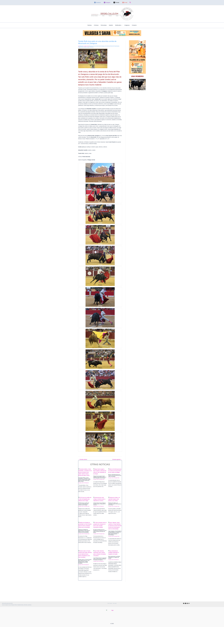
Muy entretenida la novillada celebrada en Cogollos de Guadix (114, 557)
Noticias (90, 25)
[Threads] (185, 603)
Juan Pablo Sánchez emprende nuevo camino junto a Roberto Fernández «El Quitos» (99, 558)
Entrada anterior (82, 459)
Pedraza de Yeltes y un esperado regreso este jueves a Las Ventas (114, 503)
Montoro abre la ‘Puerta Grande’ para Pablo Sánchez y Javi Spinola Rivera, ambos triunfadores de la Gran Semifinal (85, 561)
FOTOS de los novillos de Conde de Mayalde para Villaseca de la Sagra (83, 503)
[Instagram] (187, 603)
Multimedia (118, 25)
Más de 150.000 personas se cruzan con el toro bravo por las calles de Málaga (114, 475)
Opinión (111, 25)
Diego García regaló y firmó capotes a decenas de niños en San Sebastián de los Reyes (99, 477)
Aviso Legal (114, 603)
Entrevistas (104, 25)
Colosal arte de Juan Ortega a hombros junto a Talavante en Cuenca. (99, 503)
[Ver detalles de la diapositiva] (137, 84)
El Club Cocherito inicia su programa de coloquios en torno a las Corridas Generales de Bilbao (99, 531)
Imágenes (127, 25)
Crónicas (96, 25)
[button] (130, 2)
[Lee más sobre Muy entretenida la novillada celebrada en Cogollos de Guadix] (115, 552)
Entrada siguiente (117, 459)
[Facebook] (183, 603)
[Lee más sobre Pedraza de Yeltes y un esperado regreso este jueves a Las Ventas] (115, 499)
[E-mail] (188, 603)
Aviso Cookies (110, 603)
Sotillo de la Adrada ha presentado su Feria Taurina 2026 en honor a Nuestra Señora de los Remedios (84, 531)
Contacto (134, 25)
